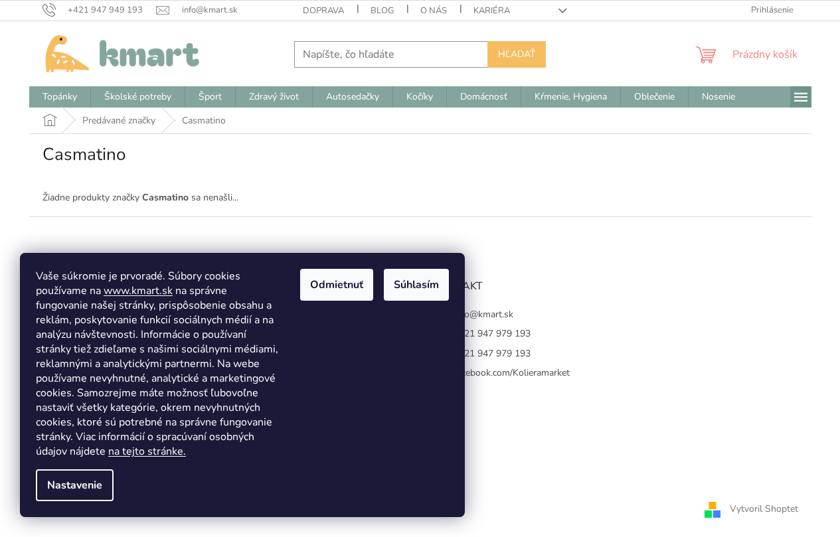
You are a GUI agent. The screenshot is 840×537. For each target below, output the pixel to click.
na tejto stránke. (147, 451)
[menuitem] (59, 97)
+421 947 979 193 (492, 333)
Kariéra (491, 11)
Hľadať (516, 54)
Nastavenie (74, 485)
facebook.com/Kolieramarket (512, 372)
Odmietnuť (336, 284)
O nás (433, 11)
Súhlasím (416, 284)
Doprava (323, 11)
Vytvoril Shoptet (764, 508)
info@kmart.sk (483, 314)
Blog (382, 11)
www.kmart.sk (138, 290)
